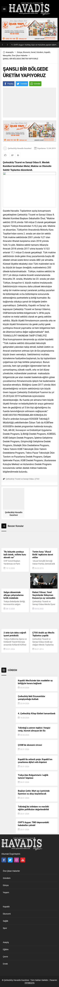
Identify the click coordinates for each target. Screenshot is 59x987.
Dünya (19, 52)
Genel (33, 52)
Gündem (39, 52)
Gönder (37, 83)
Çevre (5, 956)
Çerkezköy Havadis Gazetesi (19, 148)
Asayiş (6, 942)
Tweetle (23, 83)
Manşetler (7, 55)
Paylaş (10, 83)
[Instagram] (16, 859)
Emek (5, 963)
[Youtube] (22, 859)
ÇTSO (37, 479)
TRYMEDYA (29, 982)
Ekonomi (26, 52)
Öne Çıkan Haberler (19, 55)
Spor (5, 928)
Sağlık (5, 921)
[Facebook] (3, 859)
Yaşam (6, 892)
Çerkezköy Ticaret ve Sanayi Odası (20, 479)
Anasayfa (9, 52)
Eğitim (5, 949)
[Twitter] (10, 859)
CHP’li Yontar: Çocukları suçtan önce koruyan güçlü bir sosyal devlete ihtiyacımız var (36, 44)
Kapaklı (47, 52)
